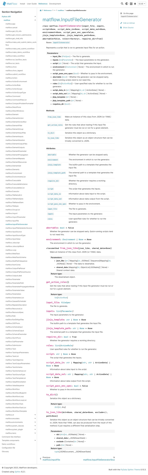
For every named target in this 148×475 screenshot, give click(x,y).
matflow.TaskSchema (14, 367)
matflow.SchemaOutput (15, 331)
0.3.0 (141, 4)
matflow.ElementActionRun (16, 122)
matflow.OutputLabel (14, 276)
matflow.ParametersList (15, 298)
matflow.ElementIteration (15, 140)
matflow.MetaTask (13, 254)
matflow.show (11, 67)
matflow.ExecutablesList (15, 188)
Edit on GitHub (129, 23)
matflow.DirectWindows (15, 111)
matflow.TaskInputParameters (17, 352)
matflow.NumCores (13, 265)
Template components (10, 440)
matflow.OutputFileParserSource (18, 272)
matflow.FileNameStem (14, 202)
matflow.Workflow (13, 389)
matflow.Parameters (13, 294)
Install (22, 4)
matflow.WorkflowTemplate (16, 411)
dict (56, 407)
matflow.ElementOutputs (15, 147)
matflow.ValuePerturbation (16, 382)
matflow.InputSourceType (15, 235)
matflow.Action (11, 78)
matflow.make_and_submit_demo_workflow (21, 43)
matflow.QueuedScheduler (16, 301)
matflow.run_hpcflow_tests (16, 60)
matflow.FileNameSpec (14, 199)
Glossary (5, 451)
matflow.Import (11, 213)
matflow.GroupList (13, 210)
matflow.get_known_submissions (18, 35)
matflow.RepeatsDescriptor (16, 305)
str (60, 407)
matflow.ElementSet (13, 166)
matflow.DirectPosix (13, 107)
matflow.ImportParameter (15, 217)
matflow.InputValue (13, 239)
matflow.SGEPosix (13, 323)
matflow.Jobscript (13, 243)
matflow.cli (10, 415)
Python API (6, 17)
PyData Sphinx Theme (130, 469)
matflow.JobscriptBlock (15, 246)
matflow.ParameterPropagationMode (20, 287)
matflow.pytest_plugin (14, 429)
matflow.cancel (11, 27)
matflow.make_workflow (15, 56)
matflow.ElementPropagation (17, 155)
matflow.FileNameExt (14, 195)
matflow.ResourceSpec (14, 312)
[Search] (122, 3)
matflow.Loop (11, 250)
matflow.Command (13, 96)
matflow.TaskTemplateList (16, 378)
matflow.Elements (12, 169)
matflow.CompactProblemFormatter (19, 103)
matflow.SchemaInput (14, 327)
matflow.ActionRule (13, 85)
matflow (7, 20)
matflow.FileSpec (12, 206)
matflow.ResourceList (14, 309)
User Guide (32, 4)
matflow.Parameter (13, 279)
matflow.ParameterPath (15, 283)
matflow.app (10, 24)
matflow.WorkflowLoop (15, 396)
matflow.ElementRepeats (15, 158)
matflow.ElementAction (14, 118)
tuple (57, 451)
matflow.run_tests (12, 63)
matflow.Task (11, 349)
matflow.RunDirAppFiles (15, 320)
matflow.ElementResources (16, 162)
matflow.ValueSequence (15, 385)
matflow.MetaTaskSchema (16, 257)
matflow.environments (14, 422)
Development (55, 4)
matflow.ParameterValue (15, 290)
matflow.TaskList (12, 356)
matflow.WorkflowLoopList (16, 400)
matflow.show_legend (14, 70)
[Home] (40, 10)
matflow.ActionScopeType (16, 93)
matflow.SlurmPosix (13, 338)
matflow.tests (11, 433)
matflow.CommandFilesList (16, 100)
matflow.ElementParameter (16, 151)
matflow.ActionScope (14, 89)
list (56, 297)
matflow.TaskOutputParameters (18, 363)
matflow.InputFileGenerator (17, 224)
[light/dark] (126, 3)
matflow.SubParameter (14, 342)
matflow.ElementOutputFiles (16, 144)
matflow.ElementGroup (14, 129)
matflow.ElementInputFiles (16, 133)
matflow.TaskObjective (14, 360)
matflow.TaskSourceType (15, 375)
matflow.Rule (10, 316)
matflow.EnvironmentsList (16, 177)
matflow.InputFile (12, 221)
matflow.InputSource (14, 232)
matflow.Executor (12, 191)
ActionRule (62, 297)
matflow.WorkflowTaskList (16, 407)
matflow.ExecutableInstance (16, 184)
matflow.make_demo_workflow (18, 52)
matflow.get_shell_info (14, 38)
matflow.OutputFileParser (15, 268)
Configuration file (8, 448)
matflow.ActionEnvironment (16, 81)
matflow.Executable (13, 180)
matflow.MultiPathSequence (16, 261)
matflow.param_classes (15, 426)
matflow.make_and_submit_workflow (20, 49)
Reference (43, 4)
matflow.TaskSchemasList (16, 371)
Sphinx (18, 472)
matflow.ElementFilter (14, 125)
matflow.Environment (14, 173)
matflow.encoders (13, 418)
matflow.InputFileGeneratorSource (19, 228)
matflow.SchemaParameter (16, 334)
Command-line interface (11, 437)
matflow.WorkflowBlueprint (16, 393)
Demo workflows (8, 444)
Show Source (128, 27)
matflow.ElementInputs (14, 136)
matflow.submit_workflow (16, 74)
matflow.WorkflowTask (14, 404)
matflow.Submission (13, 345)
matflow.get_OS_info (14, 31)
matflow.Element (12, 114)
